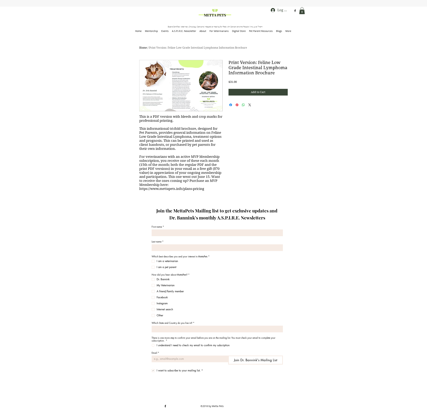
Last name (157, 241)
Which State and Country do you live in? (173, 322)
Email (155, 352)
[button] (302, 10)
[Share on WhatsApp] (243, 105)
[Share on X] (250, 105)
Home (143, 47)
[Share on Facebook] (231, 105)
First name (158, 226)
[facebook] (295, 10)
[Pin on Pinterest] (237, 105)
